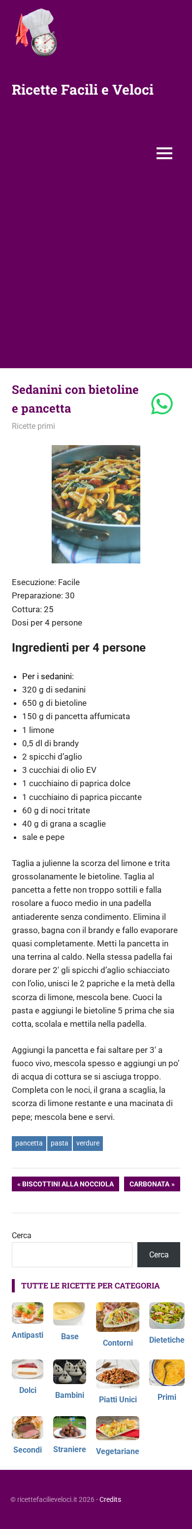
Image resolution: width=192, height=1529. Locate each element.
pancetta (29, 1143)
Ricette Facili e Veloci (83, 89)
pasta (59, 1143)
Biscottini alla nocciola (68, 1186)
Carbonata (151, 1186)
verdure (87, 1143)
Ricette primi (33, 426)
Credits (110, 1499)
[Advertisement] (96, 272)
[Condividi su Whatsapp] (162, 404)
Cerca (22, 1235)
